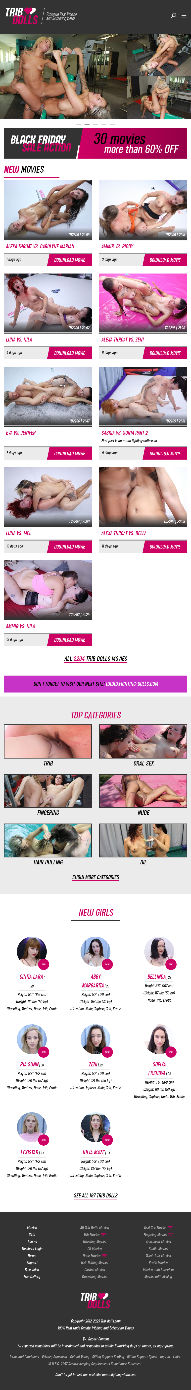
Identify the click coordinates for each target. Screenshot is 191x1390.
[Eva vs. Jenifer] (48, 396)
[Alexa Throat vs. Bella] (143, 496)
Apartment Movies (158, 1242)
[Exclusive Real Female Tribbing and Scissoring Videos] (43, 15)
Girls (32, 1234)
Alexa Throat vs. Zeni (122, 340)
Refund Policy (79, 1357)
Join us (32, 1242)
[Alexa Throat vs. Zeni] (143, 302)
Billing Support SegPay (108, 1357)
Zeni (95, 1064)
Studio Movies (158, 1249)
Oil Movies (94, 1249)
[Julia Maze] (95, 1127)
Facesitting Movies (94, 1276)
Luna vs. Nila (19, 340)
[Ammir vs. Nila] (48, 589)
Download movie (69, 260)
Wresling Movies (94, 1242)
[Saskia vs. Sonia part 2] (143, 396)
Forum (32, 1255)
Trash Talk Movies (158, 1255)
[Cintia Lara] (32, 952)
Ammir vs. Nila (20, 626)
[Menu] (184, 15)
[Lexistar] (32, 1127)
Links (176, 1357)
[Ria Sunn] (32, 1039)
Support (31, 1262)
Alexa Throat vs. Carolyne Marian (40, 246)
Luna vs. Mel (18, 533)
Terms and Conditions (24, 1357)
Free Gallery (31, 1276)
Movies (32, 1227)
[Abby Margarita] (95, 952)
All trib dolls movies (95, 658)
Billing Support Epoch (142, 1357)
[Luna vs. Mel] (48, 496)
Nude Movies (94, 1255)
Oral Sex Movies (158, 1227)
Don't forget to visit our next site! (95, 684)
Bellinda (159, 976)
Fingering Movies (158, 1234)
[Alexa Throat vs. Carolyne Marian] (48, 209)
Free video (32, 1269)
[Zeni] (95, 1039)
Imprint (165, 1357)
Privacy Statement (54, 1357)
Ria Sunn (32, 1064)
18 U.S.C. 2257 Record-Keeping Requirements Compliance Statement (94, 1364)
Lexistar (31, 1152)
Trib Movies (94, 1234)
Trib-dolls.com (110, 1321)
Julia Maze (95, 1152)
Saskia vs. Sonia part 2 (124, 433)
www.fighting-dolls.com (119, 1374)
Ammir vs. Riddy (117, 246)
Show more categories (95, 877)
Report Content (98, 1339)
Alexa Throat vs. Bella (123, 533)
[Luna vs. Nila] (48, 302)
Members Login (31, 1249)
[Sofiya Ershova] (159, 1039)
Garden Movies (94, 1269)
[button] (78, 124)
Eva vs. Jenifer (20, 433)
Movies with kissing (158, 1276)
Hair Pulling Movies (94, 1262)
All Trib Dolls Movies (94, 1227)
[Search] (173, 15)
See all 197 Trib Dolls (95, 1195)
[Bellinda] (159, 952)
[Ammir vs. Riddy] (143, 209)
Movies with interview (158, 1269)
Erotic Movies (158, 1262)
